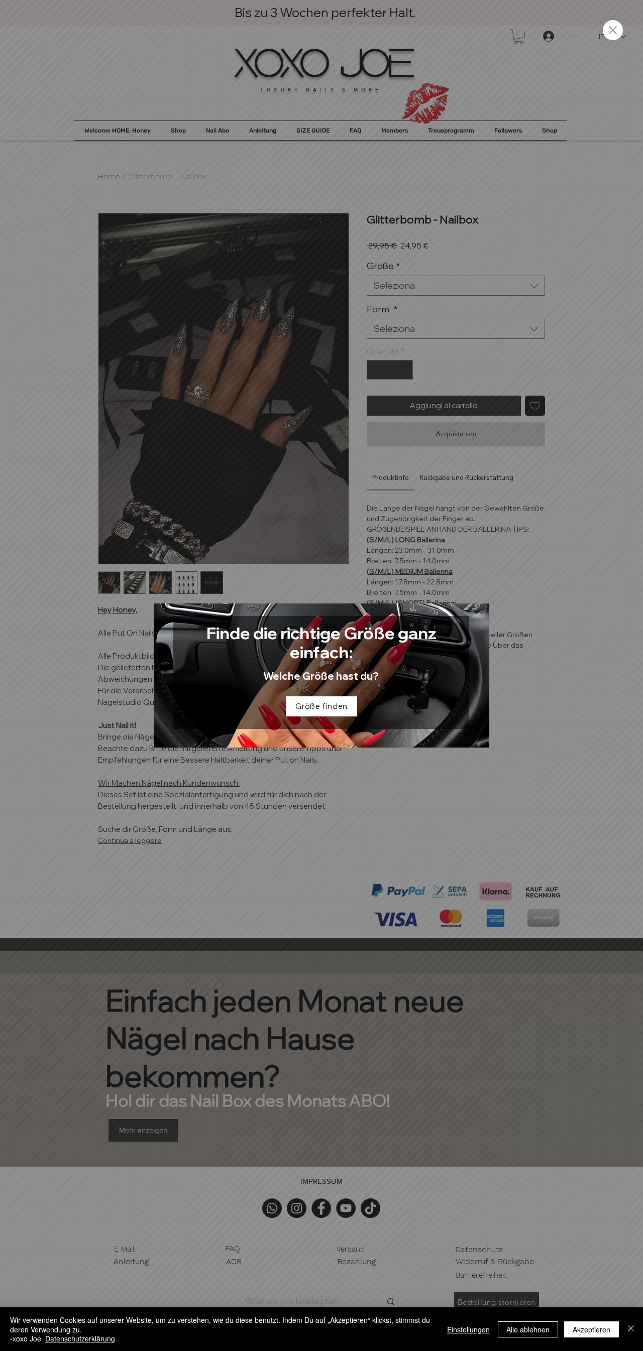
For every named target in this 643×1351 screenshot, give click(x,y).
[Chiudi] (631, 1329)
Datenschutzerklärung (80, 1338)
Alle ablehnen (528, 1329)
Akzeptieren (591, 1329)
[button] (613, 30)
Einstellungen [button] (468, 1329)
